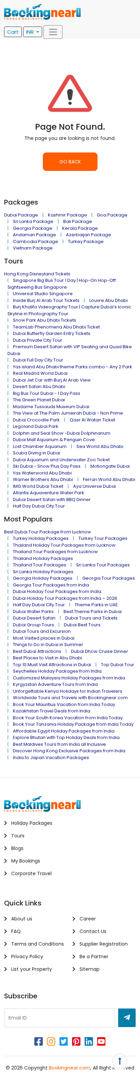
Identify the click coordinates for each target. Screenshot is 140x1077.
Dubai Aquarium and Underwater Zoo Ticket (61, 459)
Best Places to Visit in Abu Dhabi (47, 658)
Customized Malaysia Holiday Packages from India (69, 678)
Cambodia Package (35, 241)
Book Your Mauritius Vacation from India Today (64, 704)
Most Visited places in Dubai (43, 638)
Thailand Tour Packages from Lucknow (55, 551)
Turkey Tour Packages (102, 538)
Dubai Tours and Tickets (91, 618)
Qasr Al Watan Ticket (92, 420)
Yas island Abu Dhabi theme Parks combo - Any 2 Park (72, 367)
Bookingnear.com (69, 1067)
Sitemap (89, 969)
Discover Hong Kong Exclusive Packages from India (69, 751)
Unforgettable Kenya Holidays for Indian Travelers (67, 691)
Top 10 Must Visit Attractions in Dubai (52, 664)
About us (21, 918)
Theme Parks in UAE (96, 604)
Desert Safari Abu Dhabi (39, 386)
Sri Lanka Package (33, 221)
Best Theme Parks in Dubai (93, 611)
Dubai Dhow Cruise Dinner (99, 651)
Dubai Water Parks (33, 611)
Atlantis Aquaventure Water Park (48, 492)
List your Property (31, 969)
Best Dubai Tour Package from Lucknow (47, 532)
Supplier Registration (103, 944)
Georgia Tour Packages (108, 578)
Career (87, 918)
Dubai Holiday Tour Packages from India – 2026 (65, 598)
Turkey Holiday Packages (41, 538)
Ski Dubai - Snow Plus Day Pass (47, 466)
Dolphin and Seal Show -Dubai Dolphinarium (61, 433)
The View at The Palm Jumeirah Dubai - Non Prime (68, 413)
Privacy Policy (26, 956)
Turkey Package (86, 241)
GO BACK (70, 161)
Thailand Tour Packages (39, 565)
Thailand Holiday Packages (43, 558)
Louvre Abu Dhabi (108, 300)
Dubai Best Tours (82, 625)
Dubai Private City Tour (37, 340)
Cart (13, 31)
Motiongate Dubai (110, 466)
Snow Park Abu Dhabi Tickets (44, 320)
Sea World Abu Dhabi (99, 446)
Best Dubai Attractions (37, 651)
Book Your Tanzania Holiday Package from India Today (73, 724)
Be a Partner (93, 956)
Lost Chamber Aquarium (40, 446)
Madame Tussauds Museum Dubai (51, 406)
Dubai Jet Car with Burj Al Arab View (52, 380)
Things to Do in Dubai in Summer (48, 644)
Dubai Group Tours (33, 625)
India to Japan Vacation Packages (51, 757)
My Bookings (25, 860)
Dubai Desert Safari (34, 618)
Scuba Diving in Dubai (36, 453)
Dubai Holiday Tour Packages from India (57, 591)
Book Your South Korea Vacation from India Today (68, 717)
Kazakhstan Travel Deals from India (51, 711)
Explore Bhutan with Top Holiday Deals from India (66, 737)
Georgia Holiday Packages (42, 578)
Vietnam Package (33, 248)
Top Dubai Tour (117, 664)
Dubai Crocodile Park (36, 420)
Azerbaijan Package (88, 234)
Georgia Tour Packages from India (51, 585)
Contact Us (92, 931)
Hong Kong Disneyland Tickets (37, 274)
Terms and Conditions (37, 944)
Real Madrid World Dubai (40, 373)
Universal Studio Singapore (43, 293)
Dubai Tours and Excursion (42, 631)
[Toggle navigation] (53, 32)
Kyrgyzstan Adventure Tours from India (55, 684)
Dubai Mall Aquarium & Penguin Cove (54, 439)
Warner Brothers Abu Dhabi (43, 479)
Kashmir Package (67, 215)
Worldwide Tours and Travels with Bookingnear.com (70, 697)
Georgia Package (32, 228)
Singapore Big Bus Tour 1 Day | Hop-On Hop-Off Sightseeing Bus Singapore (61, 283)
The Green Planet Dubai (39, 400)
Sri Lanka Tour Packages (103, 565)
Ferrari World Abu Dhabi (109, 479)
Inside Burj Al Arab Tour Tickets (46, 300)
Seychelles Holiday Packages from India (57, 671)
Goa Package (112, 215)
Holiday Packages (31, 823)
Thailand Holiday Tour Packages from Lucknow (64, 545)
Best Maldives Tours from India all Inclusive (59, 744)
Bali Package (77, 221)
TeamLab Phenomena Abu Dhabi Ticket (56, 327)
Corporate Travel (31, 873)
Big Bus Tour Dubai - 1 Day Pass (46, 393)
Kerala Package (80, 228)
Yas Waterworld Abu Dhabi (42, 473)
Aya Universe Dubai (94, 486)
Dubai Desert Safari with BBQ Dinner (52, 499)
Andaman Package (34, 234)
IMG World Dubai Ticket (38, 486)
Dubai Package (21, 215)
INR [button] (30, 31)
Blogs (16, 848)
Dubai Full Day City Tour (38, 360)
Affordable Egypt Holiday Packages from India (64, 731)
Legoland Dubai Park (35, 426)
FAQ (15, 931)
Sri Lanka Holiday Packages (43, 571)
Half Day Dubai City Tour (39, 506)
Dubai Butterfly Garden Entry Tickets (51, 333)
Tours (17, 835)
